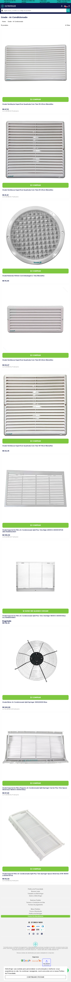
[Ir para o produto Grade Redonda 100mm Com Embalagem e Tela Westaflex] (35, 235)
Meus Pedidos (35, 909)
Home (4, 21)
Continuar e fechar (35, 977)
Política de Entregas (35, 913)
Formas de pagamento (35, 904)
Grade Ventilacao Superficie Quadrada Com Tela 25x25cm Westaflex (27, 190)
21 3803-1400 (37, 922)
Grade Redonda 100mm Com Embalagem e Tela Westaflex (23, 276)
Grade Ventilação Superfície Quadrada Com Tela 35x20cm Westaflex (27, 104)
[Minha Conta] (62, 6)
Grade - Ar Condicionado (15, 21)
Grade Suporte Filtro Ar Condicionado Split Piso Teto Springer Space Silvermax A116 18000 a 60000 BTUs (35, 874)
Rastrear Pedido (35, 900)
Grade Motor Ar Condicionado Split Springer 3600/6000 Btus (24, 702)
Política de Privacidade (35, 889)
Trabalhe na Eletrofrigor (35, 893)
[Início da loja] (10, 6)
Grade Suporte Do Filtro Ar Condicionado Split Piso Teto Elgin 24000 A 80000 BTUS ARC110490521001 (32, 531)
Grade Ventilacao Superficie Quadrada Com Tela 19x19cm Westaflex (27, 446)
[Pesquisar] (68, 10)
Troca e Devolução (35, 911)
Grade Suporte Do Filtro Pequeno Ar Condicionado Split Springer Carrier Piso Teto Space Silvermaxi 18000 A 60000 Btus (34, 789)
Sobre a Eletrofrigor (35, 896)
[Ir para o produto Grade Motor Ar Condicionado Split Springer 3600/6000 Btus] (35, 661)
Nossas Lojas (35, 891)
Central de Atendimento (35, 916)
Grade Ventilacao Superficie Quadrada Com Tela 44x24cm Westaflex (27, 360)
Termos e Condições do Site (35, 902)
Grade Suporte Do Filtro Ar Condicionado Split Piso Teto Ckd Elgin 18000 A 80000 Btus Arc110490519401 (34, 616)
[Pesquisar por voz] (2, 10)
